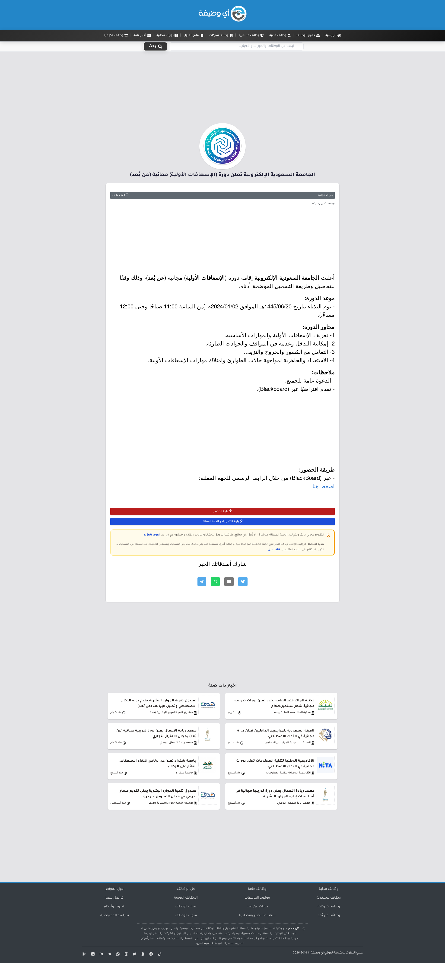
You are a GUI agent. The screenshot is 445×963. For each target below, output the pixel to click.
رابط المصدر (221, 511)
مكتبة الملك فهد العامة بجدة (292, 712)
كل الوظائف (186, 889)
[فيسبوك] (150, 955)
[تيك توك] (159, 955)
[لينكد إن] (100, 955)
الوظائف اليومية (186, 898)
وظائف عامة (257, 889)
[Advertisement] (222, 88)
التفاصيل (274, 549)
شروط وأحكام (114, 907)
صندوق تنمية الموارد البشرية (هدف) (170, 712)
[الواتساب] (117, 955)
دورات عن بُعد (257, 907)
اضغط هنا (323, 486)
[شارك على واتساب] (215, 581)
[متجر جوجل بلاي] (84, 955)
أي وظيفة (317, 953)
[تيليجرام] (109, 955)
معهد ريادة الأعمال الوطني (176, 742)
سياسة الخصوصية (114, 916)
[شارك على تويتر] (243, 581)
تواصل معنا (114, 898)
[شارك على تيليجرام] (201, 581)
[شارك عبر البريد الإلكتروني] (229, 581)
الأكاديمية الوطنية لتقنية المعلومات (288, 773)
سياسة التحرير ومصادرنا (257, 916)
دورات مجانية (325, 195)
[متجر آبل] (92, 955)
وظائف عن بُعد (329, 916)
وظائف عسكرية (329, 898)
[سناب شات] (142, 955)
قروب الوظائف (186, 916)
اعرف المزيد (152, 535)
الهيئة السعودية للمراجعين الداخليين (288, 742)
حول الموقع (114, 889)
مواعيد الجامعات (257, 898)
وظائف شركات (329, 907)
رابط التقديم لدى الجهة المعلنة (221, 521)
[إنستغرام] (125, 955)
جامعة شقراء (184, 773)
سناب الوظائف (186, 907)
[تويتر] (134, 955)
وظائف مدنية (328, 889)
